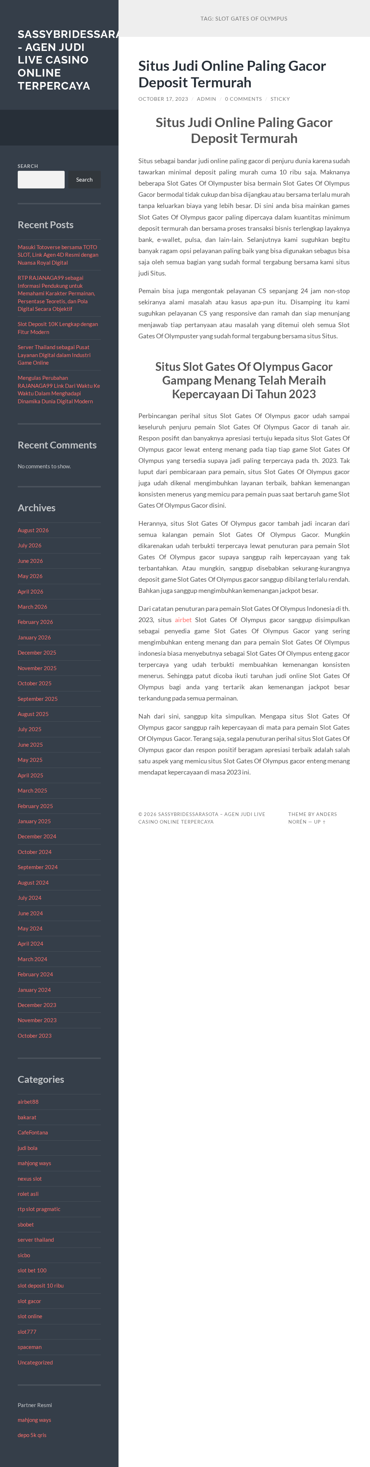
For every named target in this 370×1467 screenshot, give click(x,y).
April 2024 (30, 943)
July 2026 (30, 545)
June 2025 (30, 744)
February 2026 (35, 622)
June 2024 (30, 913)
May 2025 (30, 759)
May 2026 (30, 576)
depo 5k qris (32, 1435)
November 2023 (37, 1020)
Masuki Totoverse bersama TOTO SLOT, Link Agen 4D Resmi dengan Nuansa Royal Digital (58, 255)
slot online (30, 1316)
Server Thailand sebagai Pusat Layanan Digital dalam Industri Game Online (54, 355)
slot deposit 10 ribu (41, 1285)
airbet (183, 620)
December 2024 (37, 836)
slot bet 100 (32, 1270)
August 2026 (33, 530)
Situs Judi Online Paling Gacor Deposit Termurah (232, 74)
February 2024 (35, 974)
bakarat (27, 1117)
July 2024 (30, 897)
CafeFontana (33, 1132)
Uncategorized (35, 1362)
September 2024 (38, 867)
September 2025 (38, 698)
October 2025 (35, 683)
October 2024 (35, 851)
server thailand (36, 1239)
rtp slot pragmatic (39, 1209)
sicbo (24, 1255)
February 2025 (35, 806)
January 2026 (34, 637)
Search (28, 166)
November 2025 (37, 668)
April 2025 (30, 775)
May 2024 (30, 928)
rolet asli (28, 1193)
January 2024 (34, 989)
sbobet (26, 1224)
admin (206, 99)
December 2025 (37, 652)
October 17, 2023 (163, 99)
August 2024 (33, 882)
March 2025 (32, 790)
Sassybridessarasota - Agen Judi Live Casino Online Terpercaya (85, 60)
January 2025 (34, 821)
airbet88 (28, 1101)
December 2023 (37, 1005)
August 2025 (33, 714)
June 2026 (30, 560)
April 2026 (30, 591)
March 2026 (32, 606)
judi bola (28, 1148)
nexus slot (30, 1178)
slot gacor (29, 1301)
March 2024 (32, 959)
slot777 (27, 1331)
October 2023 (35, 1035)
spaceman (30, 1347)
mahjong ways (34, 1163)
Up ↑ (320, 822)
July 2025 (30, 729)
